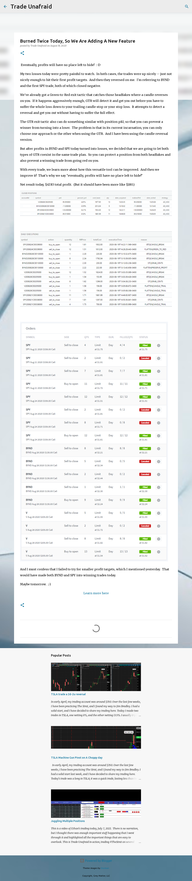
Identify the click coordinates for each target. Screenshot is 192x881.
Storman (105, 868)
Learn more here (96, 593)
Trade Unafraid (31, 6)
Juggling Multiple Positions (68, 821)
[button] (22, 53)
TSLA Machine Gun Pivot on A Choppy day (76, 757)
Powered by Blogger (98, 860)
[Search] (57, 6)
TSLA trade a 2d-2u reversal (68, 694)
